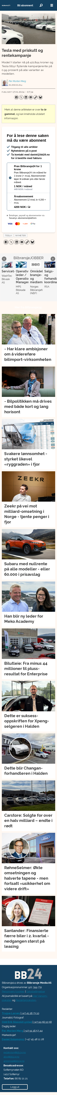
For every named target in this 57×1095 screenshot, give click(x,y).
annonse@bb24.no (13, 1073)
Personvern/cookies (13, 1004)
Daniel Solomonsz (13, 1051)
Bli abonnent (25, 5)
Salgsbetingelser (35, 1004)
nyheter (21, 248)
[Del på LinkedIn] (26, 97)
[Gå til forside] (6, 5)
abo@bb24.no (11, 1069)
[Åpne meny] (52, 5)
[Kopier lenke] (35, 97)
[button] (4, 271)
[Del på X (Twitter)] (21, 97)
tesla (8, 248)
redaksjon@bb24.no (14, 1064)
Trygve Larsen (11, 1025)
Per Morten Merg (12, 1043)
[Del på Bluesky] (40, 97)
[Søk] (41, 5)
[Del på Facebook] (16, 97)
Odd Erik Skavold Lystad (17, 1034)
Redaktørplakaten (26, 1012)
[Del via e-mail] (31, 97)
